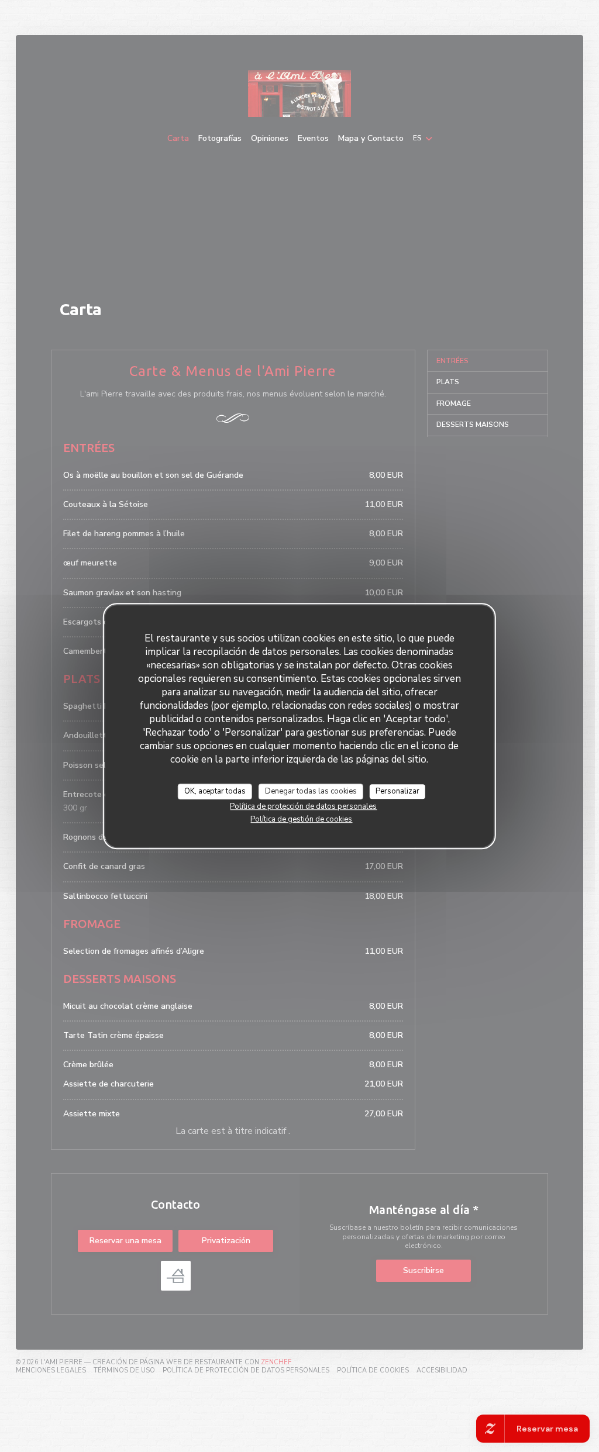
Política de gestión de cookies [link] (301, 819)
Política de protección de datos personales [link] (303, 806)
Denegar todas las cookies (311, 791)
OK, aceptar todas (215, 791)
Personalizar (397, 791)
